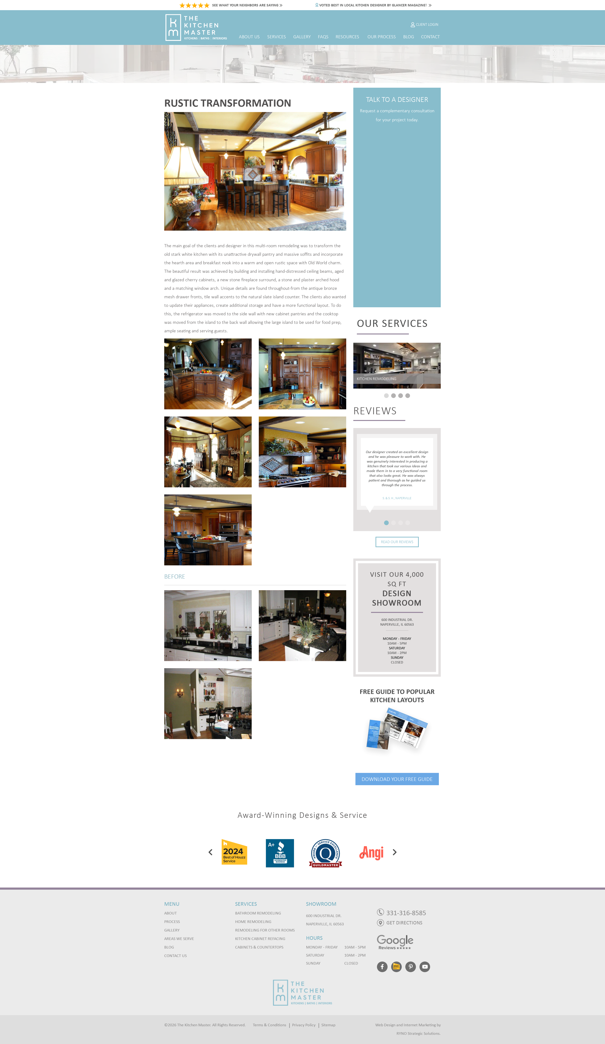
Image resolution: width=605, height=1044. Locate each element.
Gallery (302, 37)
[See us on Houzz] (396, 968)
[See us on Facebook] (382, 968)
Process (172, 922)
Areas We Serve (179, 939)
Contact (430, 37)
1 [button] (386, 395)
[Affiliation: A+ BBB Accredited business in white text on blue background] (234, 852)
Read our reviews (397, 541)
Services (276, 37)
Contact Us (175, 956)
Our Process (381, 37)
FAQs (323, 37)
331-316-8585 (406, 913)
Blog (408, 37)
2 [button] (393, 395)
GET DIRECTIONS (404, 923)
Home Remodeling (253, 922)
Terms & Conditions (269, 1025)
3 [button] (400, 395)
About (170, 913)
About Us (249, 37)
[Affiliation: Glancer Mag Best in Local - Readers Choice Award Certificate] (371, 852)
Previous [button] (210, 852)
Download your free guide (397, 778)
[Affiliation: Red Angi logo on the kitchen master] (325, 852)
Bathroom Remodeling (258, 913)
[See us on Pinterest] (410, 968)
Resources (347, 37)
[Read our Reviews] (409, 942)
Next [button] (395, 852)
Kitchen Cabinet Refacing (260, 939)
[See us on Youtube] (424, 968)
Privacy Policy (303, 1025)
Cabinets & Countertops (259, 947)
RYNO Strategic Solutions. (419, 1033)
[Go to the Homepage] (302, 992)
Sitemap (328, 1025)
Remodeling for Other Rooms (265, 930)
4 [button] (407, 395)
